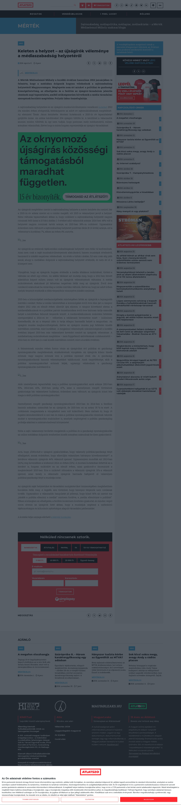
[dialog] (90, 785)
